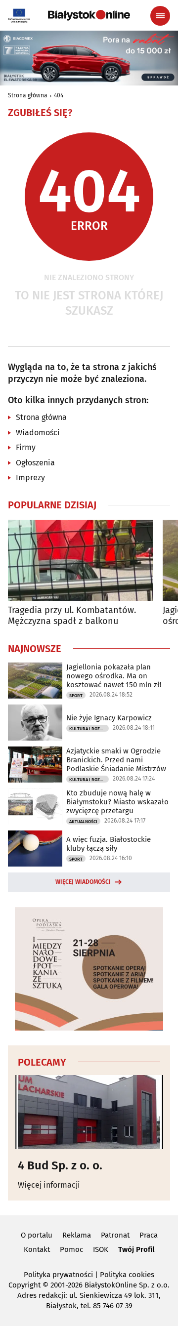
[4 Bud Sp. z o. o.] (89, 1112)
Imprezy (30, 477)
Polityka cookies (127, 1274)
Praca (148, 1235)
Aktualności (83, 821)
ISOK (100, 1249)
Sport (76, 695)
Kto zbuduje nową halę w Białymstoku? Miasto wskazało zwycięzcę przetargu (117, 801)
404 (58, 95)
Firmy (26, 447)
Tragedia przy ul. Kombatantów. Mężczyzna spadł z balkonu (72, 615)
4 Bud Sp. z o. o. (60, 1165)
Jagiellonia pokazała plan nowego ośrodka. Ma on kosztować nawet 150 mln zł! (114, 676)
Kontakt (37, 1249)
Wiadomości (38, 432)
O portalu (36, 1235)
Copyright (24, 1285)
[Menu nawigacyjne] (160, 16)
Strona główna (27, 95)
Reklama (76, 1235)
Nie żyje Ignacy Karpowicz (109, 717)
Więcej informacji (49, 1185)
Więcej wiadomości (83, 881)
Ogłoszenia (35, 462)
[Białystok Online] (89, 15)
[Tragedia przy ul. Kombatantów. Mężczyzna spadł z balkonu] (80, 560)
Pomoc (71, 1249)
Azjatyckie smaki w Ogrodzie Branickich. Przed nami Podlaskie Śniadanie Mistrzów (116, 759)
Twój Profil (136, 1249)
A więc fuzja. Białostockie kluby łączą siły (108, 844)
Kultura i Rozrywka (89, 728)
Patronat (115, 1235)
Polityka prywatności (58, 1274)
